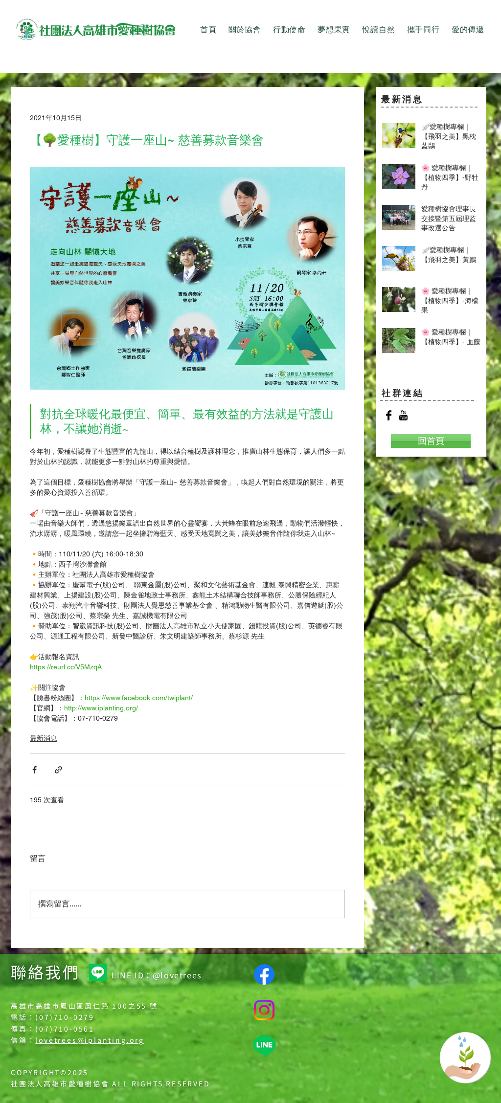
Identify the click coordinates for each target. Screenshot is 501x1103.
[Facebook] (264, 974)
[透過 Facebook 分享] (34, 769)
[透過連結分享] (58, 769)
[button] (245, 30)
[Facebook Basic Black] (389, 415)
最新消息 (43, 738)
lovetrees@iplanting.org (89, 1040)
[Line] (98, 972)
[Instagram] (264, 1010)
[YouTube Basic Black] (403, 415)
